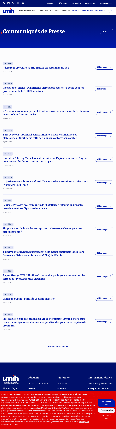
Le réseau (32, 388)
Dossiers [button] (65, 10)
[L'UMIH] (8, 10)
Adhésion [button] (99, 10)
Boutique (49, 3)
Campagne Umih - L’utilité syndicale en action (29, 298)
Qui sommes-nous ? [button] (27, 10)
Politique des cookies (98, 388)
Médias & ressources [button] (82, 10)
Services (44, 10)
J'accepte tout (106, 403)
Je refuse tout (106, 417)
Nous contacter (106, 3)
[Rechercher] (111, 10)
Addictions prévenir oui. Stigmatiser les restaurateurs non (36, 67)
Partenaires (90, 3)
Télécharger (105, 67)
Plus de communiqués (58, 346)
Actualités (54, 10)
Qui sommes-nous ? (38, 383)
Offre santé (62, 3)
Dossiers (61, 388)
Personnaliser (107, 410)
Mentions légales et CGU (100, 383)
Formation (76, 3)
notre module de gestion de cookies (59, 419)
